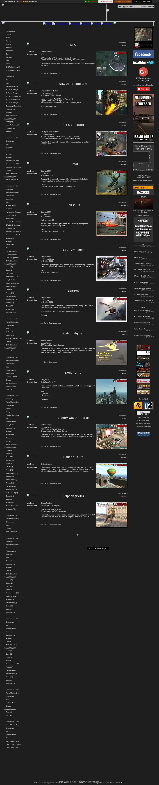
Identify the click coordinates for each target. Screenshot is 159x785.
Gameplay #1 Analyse (13, 106)
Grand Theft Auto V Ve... (142, 251)
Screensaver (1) (11, 489)
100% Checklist (11, 116)
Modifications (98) (12, 283)
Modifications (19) (12, 593)
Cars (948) (9, 457)
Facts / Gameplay (11, 86)
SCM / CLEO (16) (11, 493)
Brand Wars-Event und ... (142, 323)
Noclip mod (137, 257)
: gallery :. (146, 215)
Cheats (8, 170)
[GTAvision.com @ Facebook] (143, 57)
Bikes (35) (9, 580)
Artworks (8, 112)
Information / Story (12, 138)
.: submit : (139, 215)
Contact (59, 783)
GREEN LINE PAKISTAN (141, 270)
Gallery (8, 44)
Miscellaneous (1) (11, 179)
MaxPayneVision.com (142, 1)
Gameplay (9, 189)
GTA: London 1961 (12, 748)
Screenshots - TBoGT (13, 231)
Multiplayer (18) (11, 286)
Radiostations (10, 205)
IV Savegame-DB (11, 254)
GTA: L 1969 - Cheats (13, 744)
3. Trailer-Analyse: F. (13, 99)
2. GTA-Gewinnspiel (12, 70)
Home (7, 28)
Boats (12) (9, 583)
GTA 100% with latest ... (141, 294)
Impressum (51, 783)
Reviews (8, 151)
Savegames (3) (10, 486)
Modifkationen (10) (12, 664)
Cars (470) (9, 273)
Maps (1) (8, 660)
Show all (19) (143, 399)
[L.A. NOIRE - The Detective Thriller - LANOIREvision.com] (143, 388)
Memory (8, 57)
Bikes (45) (9, 450)
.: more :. (143, 307)
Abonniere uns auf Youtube (143, 85)
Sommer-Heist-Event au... (142, 335)
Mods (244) (9, 476)
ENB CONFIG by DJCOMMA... (144, 301)
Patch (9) (8, 289)
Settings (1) (9, 122)
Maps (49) (9, 470)
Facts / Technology (12, 192)
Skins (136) (9, 496)
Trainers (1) (9, 502)
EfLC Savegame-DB (12, 258)
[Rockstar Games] (138, 409)
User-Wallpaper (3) (12, 125)
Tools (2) (8, 609)
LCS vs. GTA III (11, 377)
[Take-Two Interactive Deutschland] (148, 409)
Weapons (9, 147)
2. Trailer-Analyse (11, 93)
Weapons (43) (10, 312)
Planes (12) (9, 293)
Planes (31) (9, 483)
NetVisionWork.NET (117, 783)
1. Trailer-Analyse (11, 90)
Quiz (7, 54)
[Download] (111, 76)
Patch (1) (8, 712)
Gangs (8, 412)
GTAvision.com (39, 783)
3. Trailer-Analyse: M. (13, 96)
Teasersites (9, 218)
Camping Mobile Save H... (142, 263)
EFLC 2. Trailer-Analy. (13, 225)
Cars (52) (8, 654)
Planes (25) (9, 599)
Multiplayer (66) (11, 480)
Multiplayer (9, 335)
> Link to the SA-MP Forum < (143, 180)
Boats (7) (8, 453)
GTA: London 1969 (12, 741)
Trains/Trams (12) (11, 506)
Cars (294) (9, 586)
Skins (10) (9, 677)
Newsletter (9, 51)
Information (9, 76)
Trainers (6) (9, 309)
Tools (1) (8, 131)
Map (7, 83)
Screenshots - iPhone (13, 167)
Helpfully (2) (10, 128)
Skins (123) (9, 303)
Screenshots (10, 109)
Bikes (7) (8, 651)
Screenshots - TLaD (12, 235)
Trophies (8, 154)
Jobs (7, 60)
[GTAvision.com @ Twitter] (143, 63)
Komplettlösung (11, 251)
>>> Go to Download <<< (51, 73)
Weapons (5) (10, 612)
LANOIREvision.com (84, 783)
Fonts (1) (8, 351)
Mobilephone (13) (11, 276)
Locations (9, 199)
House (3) (9, 466)
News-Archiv (10, 31)
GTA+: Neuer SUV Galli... (142, 316)
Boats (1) (8, 270)
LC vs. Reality (10, 215)
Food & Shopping (12, 415)
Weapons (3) (10, 683)
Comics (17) (9, 460)
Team (7, 38)
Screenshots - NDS (12, 160)
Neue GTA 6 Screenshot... (142, 310)
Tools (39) (9, 499)
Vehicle (8, 408)
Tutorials (8, 47)
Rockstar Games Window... (143, 288)
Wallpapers (9, 238)
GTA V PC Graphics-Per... (142, 276)
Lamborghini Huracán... (142, 245)
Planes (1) (9, 667)
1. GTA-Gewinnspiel (12, 67)
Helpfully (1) (10, 280)
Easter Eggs (9, 244)
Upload (8, 34)
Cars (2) (8, 715)
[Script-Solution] (143, 414)
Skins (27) (9, 606)
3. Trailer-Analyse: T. (13, 103)
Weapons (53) (10, 509)
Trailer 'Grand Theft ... (141, 329)
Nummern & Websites (13, 212)
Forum (8, 41)
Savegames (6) (10, 296)
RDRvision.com (69, 783)
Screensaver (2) (11, 299)
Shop (7, 64)
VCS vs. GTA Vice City (13, 338)
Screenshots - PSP (12, 164)
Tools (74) (9, 306)
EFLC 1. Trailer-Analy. (13, 222)
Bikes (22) (9, 267)
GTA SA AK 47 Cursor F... (142, 282)
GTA (91, 1)
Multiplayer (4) (10, 596)
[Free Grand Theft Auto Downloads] (143, 435)
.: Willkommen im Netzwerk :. (21, 2)
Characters (9, 80)
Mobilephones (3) (11, 473)
